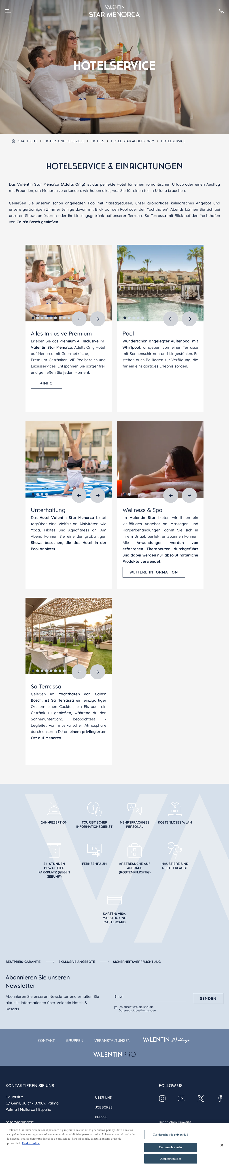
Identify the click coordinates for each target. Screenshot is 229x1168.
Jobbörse (103, 1107)
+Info (46, 383)
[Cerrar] (222, 1145)
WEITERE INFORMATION (153, 572)
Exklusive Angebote (77, 962)
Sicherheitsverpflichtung (137, 962)
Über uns (103, 1097)
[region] (114, 1145)
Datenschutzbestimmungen (137, 1010)
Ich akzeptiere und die (137, 1008)
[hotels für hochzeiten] (166, 1040)
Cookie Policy (31, 1143)
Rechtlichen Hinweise (175, 1122)
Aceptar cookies (170, 1158)
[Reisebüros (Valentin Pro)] (114, 1054)
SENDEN (208, 998)
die (140, 1007)
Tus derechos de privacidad (170, 1134)
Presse (101, 1117)
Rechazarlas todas (170, 1147)
